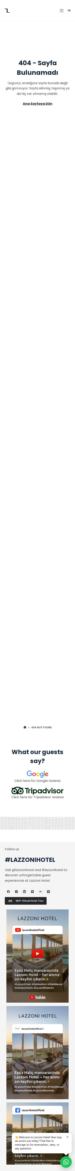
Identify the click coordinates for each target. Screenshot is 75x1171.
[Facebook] (8, 891)
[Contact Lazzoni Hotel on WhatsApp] (66, 1162)
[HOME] (24, 727)
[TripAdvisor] (40, 891)
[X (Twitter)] (48, 891)
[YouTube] (32, 891)
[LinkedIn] (24, 891)
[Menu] (61, 10)
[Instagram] (16, 891)
